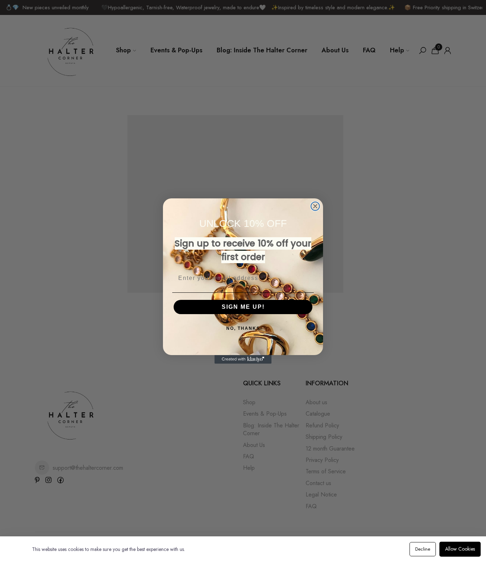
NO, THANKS (243, 328)
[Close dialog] (315, 206)
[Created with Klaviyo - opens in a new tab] (243, 359)
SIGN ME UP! (243, 307)
